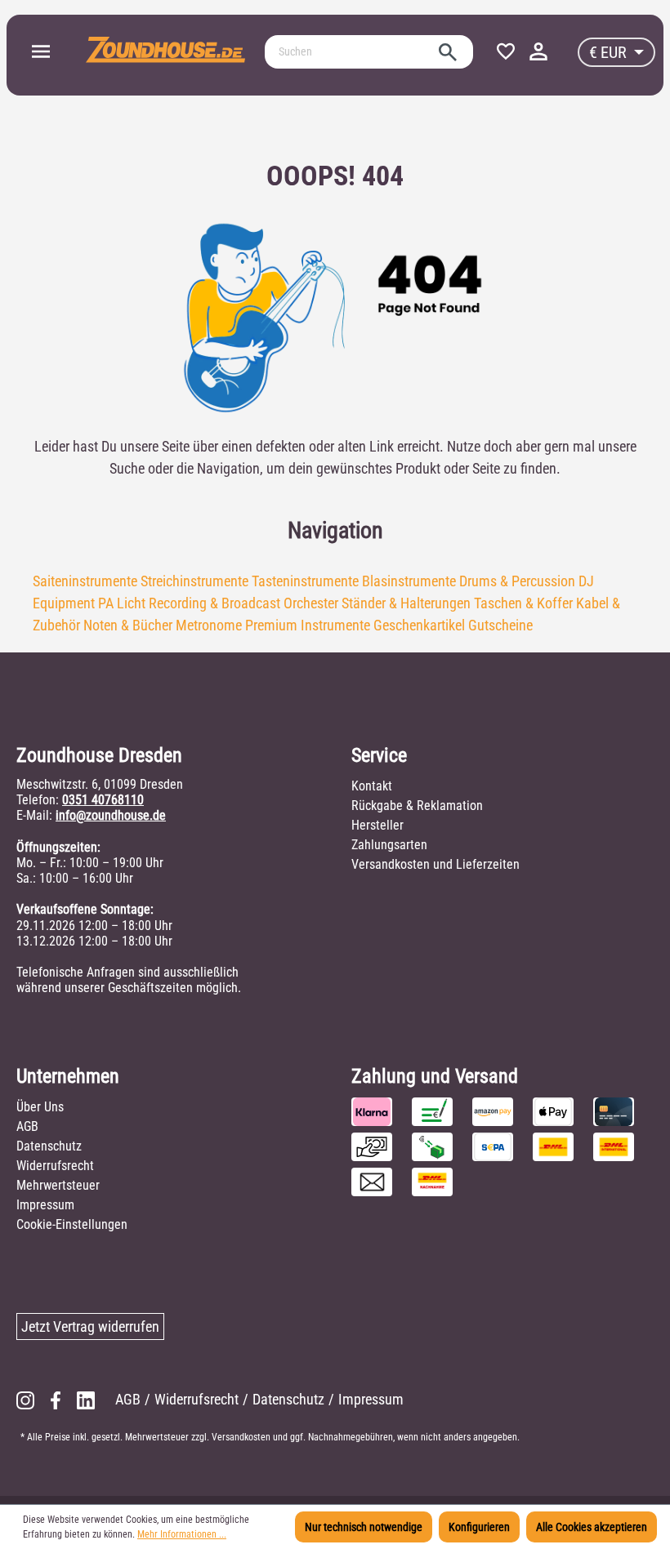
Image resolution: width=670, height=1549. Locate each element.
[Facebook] (56, 1399)
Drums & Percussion (517, 581)
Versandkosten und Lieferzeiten (435, 864)
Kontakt (371, 786)
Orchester (311, 603)
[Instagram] (25, 1399)
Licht (131, 603)
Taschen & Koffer (523, 603)
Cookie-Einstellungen (71, 1224)
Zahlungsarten (389, 844)
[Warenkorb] (562, 48)
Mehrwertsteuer (58, 1185)
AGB (27, 1126)
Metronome (209, 625)
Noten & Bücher (127, 625)
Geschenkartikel (419, 625)
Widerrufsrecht (55, 1165)
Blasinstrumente (409, 581)
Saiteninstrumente (85, 581)
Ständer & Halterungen (406, 603)
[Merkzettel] (505, 52)
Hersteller (377, 825)
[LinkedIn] (86, 1399)
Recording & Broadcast (214, 603)
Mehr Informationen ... (181, 1534)
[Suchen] (448, 52)
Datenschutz (49, 1146)
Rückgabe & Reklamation (417, 805)
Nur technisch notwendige (363, 1526)
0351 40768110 (103, 800)
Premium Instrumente (307, 625)
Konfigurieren (479, 1526)
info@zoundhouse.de (111, 815)
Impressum (45, 1205)
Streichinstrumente (194, 581)
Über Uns (40, 1107)
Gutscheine (500, 625)
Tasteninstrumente (305, 581)
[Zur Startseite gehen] (165, 48)
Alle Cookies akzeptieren (591, 1526)
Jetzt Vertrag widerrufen (90, 1326)
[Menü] (41, 52)
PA (106, 603)
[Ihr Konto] (538, 52)
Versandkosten (241, 1437)
